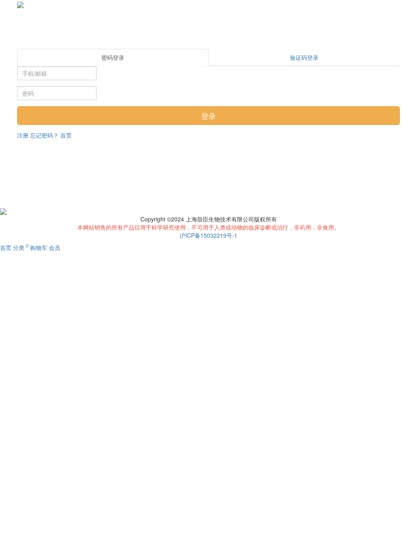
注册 (23, 135)
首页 (66, 135)
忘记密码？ (44, 135)
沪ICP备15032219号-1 (208, 235)
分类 (19, 247)
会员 (54, 247)
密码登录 (112, 57)
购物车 (37, 247)
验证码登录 (304, 57)
